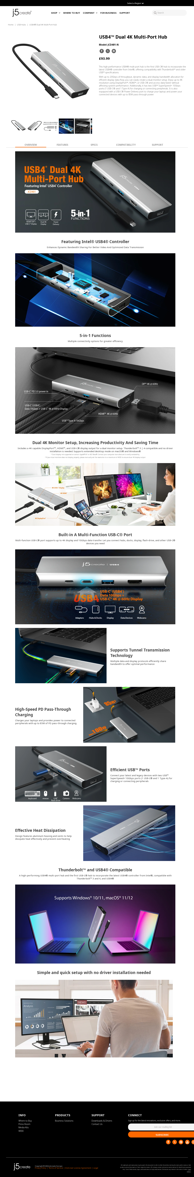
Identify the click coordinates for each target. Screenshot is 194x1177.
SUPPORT (124, 12)
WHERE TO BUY (71, 12)
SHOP (54, 12)
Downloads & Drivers (102, 1120)
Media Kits (23, 1127)
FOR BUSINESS (108, 12)
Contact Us (97, 1124)
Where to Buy (25, 1120)
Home (10, 24)
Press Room (24, 1124)
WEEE (21, 1130)
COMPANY (88, 12)
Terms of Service (55, 1168)
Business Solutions (64, 1120)
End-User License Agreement (78, 1168)
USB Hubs (21, 24)
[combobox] (172, 13)
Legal (95, 1168)
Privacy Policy (40, 1168)
